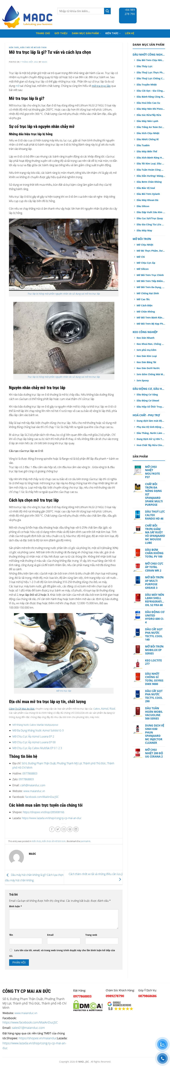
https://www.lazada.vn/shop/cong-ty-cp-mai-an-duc (52, 818)
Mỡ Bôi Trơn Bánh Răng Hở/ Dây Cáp (151, 317)
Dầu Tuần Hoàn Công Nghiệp (151, 169)
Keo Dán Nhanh (145, 337)
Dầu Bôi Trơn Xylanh (148, 193)
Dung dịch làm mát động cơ (151, 420)
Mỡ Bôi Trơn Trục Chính (150, 275)
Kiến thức (112, 33)
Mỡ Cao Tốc (143, 299)
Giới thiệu (61, 33)
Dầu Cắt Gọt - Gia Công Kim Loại (151, 90)
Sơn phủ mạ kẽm (146, 349)
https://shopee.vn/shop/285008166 (43, 812)
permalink (85, 841)
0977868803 (29, 773)
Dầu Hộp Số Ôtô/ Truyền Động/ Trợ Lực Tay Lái (151, 406)
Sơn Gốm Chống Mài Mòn (151, 374)
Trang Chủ (43, 33)
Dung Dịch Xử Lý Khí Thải (151, 439)
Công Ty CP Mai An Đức (22, 708)
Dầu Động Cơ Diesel (148, 400)
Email (50, 934)
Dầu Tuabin (143, 145)
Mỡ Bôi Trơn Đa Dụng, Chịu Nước (151, 287)
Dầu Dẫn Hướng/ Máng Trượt (151, 175)
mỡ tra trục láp (101, 86)
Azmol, (105, 708)
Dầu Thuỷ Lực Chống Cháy (151, 78)
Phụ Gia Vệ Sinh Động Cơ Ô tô (151, 426)
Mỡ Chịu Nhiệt (145, 244)
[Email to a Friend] (64, 829)
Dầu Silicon (143, 206)
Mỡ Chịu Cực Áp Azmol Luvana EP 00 (34, 742)
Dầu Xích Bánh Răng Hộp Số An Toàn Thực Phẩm (151, 157)
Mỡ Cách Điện (144, 305)
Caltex (96, 708)
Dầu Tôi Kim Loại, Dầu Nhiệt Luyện (151, 163)
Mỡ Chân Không (146, 311)
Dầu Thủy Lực (144, 66)
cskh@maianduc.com (32, 785)
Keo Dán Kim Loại (147, 356)
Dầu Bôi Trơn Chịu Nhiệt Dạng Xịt (151, 60)
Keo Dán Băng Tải (146, 362)
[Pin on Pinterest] (70, 829)
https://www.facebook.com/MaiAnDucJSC (30, 1022)
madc (44, 62)
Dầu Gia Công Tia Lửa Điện (151, 224)
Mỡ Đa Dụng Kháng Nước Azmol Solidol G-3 (38, 730)
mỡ (17, 86)
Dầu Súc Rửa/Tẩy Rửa (149, 114)
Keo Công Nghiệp (145, 332)
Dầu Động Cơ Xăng (147, 394)
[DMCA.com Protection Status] (87, 1005)
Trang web (91, 934)
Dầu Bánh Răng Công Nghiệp (151, 96)
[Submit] (107, 11)
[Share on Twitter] (58, 829)
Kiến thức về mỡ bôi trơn (33, 47)
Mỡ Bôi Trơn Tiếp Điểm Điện (151, 281)
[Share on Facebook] (52, 829)
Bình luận (15, 906)
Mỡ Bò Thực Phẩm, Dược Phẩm (151, 250)
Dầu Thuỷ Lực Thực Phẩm (151, 72)
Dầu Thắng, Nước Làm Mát (151, 433)
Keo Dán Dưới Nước (148, 368)
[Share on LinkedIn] (76, 829)
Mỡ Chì (141, 256)
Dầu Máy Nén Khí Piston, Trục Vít (151, 108)
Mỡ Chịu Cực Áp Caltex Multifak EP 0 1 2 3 (37, 748)
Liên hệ (129, 33)
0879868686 (147, 996)
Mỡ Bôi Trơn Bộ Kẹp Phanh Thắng (151, 323)
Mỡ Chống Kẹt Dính (148, 293)
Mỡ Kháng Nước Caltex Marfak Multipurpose (35, 724)
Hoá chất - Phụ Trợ (146, 415)
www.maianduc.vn (34, 791)
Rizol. (113, 708)
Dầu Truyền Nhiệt (147, 84)
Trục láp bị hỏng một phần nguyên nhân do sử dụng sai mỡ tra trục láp (64, 293)
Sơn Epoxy (143, 380)
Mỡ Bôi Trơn (142, 239)
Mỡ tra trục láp (63, 690)
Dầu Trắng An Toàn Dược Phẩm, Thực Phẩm (151, 127)
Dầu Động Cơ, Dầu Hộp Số (149, 389)
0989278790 (115, 996)
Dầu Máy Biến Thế (147, 151)
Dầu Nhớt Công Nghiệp (149, 54)
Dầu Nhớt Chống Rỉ (148, 139)
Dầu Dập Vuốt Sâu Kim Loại (151, 212)
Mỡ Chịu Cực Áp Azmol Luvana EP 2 (33, 736)
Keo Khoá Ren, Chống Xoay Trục (151, 343)
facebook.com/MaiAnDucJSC (42, 797)
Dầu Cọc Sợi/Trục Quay (150, 218)
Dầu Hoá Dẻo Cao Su (148, 102)
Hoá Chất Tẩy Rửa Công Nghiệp (151, 445)
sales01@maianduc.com (28, 1028)
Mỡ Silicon (143, 268)
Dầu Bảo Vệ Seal (146, 188)
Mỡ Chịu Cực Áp (146, 262)
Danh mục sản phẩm (85, 33)
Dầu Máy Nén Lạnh (147, 121)
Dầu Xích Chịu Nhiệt (148, 133)
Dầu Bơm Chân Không (149, 181)
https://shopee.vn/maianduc (38, 1038)
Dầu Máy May (144, 230)
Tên (11, 934)
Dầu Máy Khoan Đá (147, 200)
